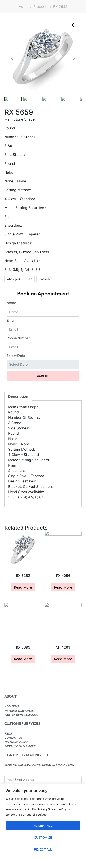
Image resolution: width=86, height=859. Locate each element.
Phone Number (18, 338)
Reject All (43, 849)
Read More (23, 587)
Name (11, 302)
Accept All (43, 825)
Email (11, 320)
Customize (43, 837)
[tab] (18, 396)
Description (18, 396)
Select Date (16, 355)
